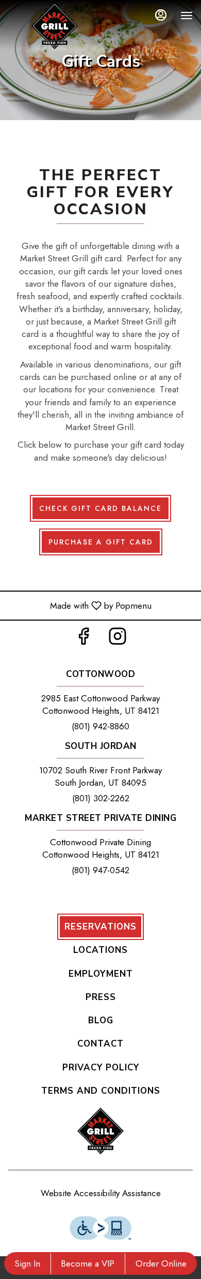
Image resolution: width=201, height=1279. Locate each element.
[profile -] (161, 15)
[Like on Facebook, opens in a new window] (83, 639)
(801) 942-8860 (100, 726)
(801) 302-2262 (100, 798)
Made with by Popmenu (80, 605)
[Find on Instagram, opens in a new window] (117, 639)
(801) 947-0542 (100, 870)
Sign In (27, 1263)
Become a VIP (87, 1263)
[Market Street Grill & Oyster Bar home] (54, 26)
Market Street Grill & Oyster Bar (100, 1131)
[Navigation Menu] (186, 15)
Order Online (161, 1263)
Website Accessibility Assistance (101, 1193)
